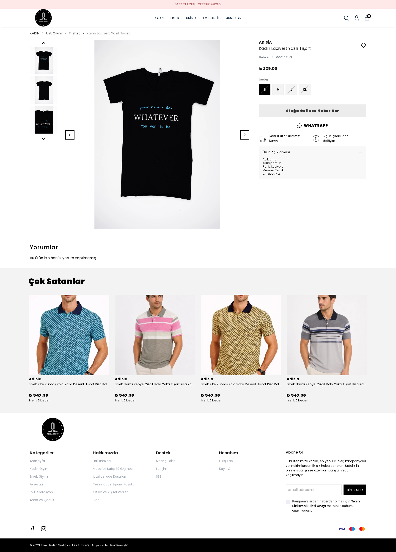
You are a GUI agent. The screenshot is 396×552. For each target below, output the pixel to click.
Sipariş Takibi (166, 461)
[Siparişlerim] (357, 18)
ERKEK (174, 18)
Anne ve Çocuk (42, 500)
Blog (96, 500)
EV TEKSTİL (211, 18)
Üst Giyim (54, 33)
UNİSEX (191, 18)
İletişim (161, 468)
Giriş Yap (226, 461)
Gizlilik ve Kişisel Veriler (110, 492)
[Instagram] (43, 529)
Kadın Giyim (39, 468)
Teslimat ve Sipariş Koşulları (114, 484)
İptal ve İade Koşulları (109, 476)
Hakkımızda (102, 461)
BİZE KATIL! (355, 490)
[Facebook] (32, 529)
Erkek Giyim (39, 476)
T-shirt (74, 33)
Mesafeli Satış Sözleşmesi (113, 468)
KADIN (159, 18)
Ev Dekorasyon (41, 492)
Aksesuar (37, 484)
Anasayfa (37, 461)
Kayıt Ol (225, 468)
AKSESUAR (233, 18)
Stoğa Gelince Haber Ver (312, 110)
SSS (159, 476)
